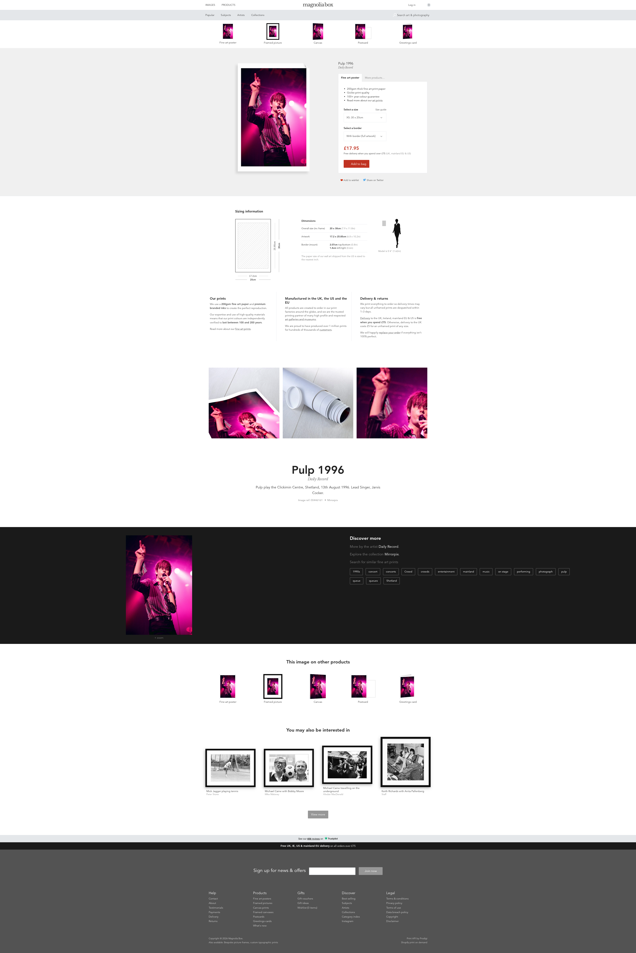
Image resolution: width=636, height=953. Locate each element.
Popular (209, 15)
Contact (213, 898)
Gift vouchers (305, 898)
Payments (214, 912)
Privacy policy (394, 903)
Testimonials (216, 907)
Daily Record (345, 67)
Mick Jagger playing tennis (222, 791)
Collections (257, 15)
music (486, 571)
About (212, 903)
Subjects (226, 15)
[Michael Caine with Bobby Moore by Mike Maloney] (289, 768)
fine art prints (243, 329)
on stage (503, 571)
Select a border (353, 128)
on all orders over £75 (318, 846)
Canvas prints (261, 907)
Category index (351, 916)
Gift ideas (303, 903)
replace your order (389, 332)
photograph (546, 571)
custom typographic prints (264, 942)
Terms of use (393, 907)
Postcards (258, 916)
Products (228, 5)
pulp (564, 571)
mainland (468, 571)
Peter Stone (212, 794)
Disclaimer (392, 921)
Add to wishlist (351, 180)
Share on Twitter (375, 180)
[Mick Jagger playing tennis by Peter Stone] (230, 768)
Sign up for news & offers (279, 870)
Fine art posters (262, 898)
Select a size (365, 109)
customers (325, 329)
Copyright (392, 916)
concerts (391, 571)
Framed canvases (263, 912)
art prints (377, 100)
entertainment (446, 571)
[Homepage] (318, 5)
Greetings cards (262, 921)
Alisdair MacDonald (333, 794)
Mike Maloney (272, 794)
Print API (411, 938)
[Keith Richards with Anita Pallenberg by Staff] (406, 762)
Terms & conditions (397, 898)
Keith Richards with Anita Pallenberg (403, 791)
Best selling (348, 898)
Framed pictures (262, 903)
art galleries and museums (300, 319)
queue (356, 580)
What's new (260, 925)
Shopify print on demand (414, 942)
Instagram (347, 921)
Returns (213, 921)
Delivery (365, 318)
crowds (425, 571)
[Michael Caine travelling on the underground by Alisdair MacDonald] (347, 765)
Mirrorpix (392, 554)
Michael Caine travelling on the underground (341, 789)
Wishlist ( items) (307, 907)
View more (318, 814)
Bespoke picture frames (236, 942)
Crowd (408, 571)
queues (373, 580)
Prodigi (423, 938)
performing (523, 571)
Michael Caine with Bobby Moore (284, 791)
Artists (241, 15)
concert (373, 571)
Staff (384, 794)
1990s (356, 571)
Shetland (391, 580)
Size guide (380, 109)
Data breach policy (397, 912)
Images (210, 5)
